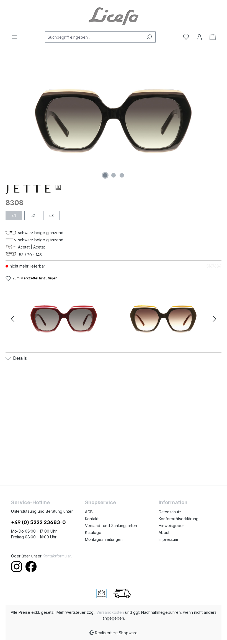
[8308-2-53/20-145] (63, 319)
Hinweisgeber (171, 525)
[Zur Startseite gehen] (113, 16)
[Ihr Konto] (199, 37)
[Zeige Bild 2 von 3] (113, 175)
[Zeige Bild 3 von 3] (122, 175)
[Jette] (113, 189)
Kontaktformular (57, 556)
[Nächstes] (214, 319)
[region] (113, 121)
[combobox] (94, 37)
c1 (14, 215)
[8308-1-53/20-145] (113, 121)
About (164, 532)
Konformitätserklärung (178, 518)
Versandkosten (110, 612)
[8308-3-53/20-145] (163, 319)
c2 (32, 215)
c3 (51, 215)
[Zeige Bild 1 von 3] (105, 175)
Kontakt (92, 518)
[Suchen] (149, 37)
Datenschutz (170, 511)
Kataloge (93, 532)
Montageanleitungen (104, 539)
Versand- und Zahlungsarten (111, 525)
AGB (89, 511)
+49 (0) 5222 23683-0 (38, 522)
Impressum (168, 539)
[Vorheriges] (12, 319)
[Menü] (16, 37)
